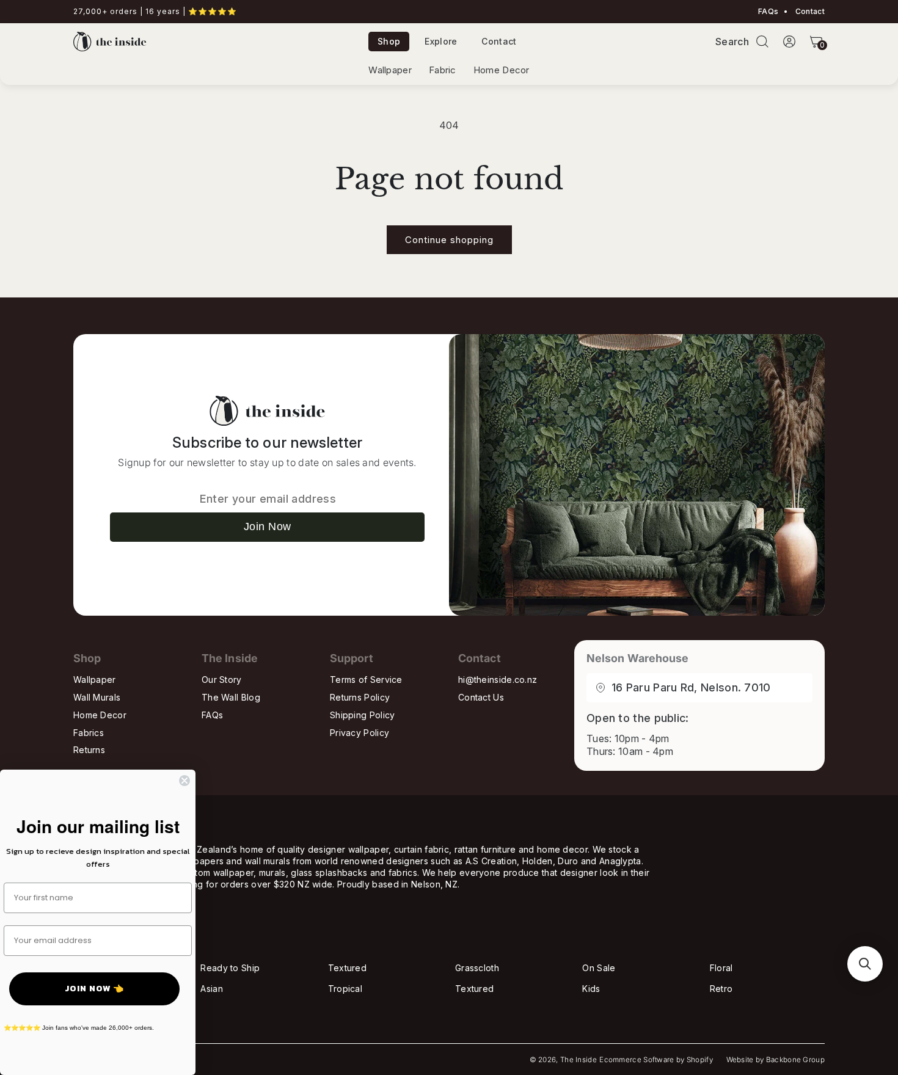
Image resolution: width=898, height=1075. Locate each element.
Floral (721, 968)
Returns (89, 750)
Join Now (267, 526)
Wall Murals (96, 697)
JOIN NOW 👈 (94, 988)
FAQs (768, 11)
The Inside (578, 1059)
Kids (591, 988)
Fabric (442, 70)
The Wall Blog (231, 697)
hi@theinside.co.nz (497, 679)
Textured (347, 968)
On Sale (598, 968)
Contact (809, 11)
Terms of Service (366, 679)
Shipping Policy (362, 715)
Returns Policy (360, 697)
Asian (211, 988)
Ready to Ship (230, 968)
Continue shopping (449, 240)
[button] (762, 41)
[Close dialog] (184, 780)
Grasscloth (477, 968)
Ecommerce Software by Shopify (656, 1059)
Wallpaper (390, 70)
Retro (721, 988)
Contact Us (481, 697)
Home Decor (501, 70)
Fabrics (88, 732)
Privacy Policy (359, 732)
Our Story (222, 679)
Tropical (345, 988)
